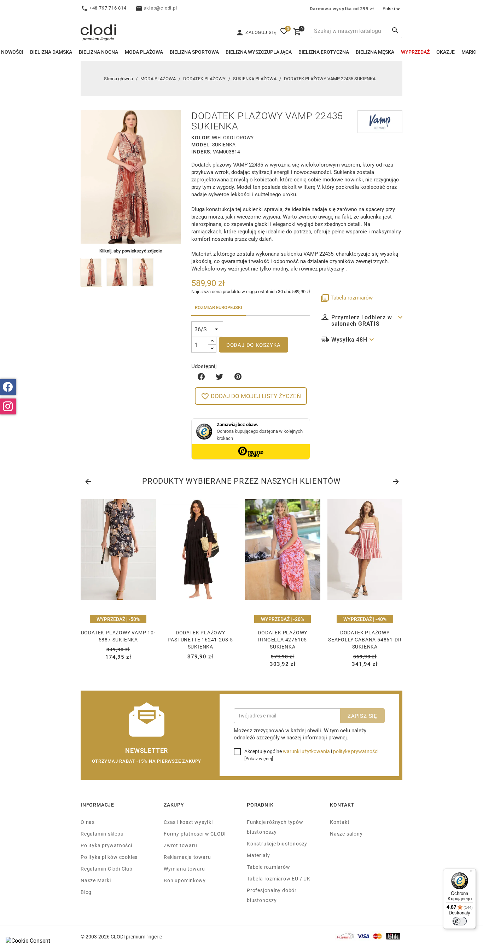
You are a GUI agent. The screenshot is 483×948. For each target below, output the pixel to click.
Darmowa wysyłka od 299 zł (342, 8)
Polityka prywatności (106, 845)
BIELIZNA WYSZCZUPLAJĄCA (259, 51)
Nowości (12, 51)
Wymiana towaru (184, 868)
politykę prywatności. (356, 751)
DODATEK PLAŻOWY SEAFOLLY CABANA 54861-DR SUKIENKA (364, 639)
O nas (88, 822)
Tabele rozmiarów (268, 866)
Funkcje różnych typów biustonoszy (275, 827)
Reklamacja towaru (187, 857)
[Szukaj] (395, 30)
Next (395, 480)
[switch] (460, 921)
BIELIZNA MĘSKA (375, 51)
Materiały (258, 855)
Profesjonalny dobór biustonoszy (272, 895)
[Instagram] (8, 406)
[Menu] (471, 872)
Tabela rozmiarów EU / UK (278, 878)
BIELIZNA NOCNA (98, 51)
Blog (86, 892)
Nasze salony (346, 833)
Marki (469, 51)
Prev (88, 480)
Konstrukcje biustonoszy (277, 843)
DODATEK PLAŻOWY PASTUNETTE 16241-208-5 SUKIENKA (200, 639)
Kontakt (340, 822)
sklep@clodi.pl (160, 8)
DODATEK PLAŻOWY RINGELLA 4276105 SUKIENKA (282, 639)
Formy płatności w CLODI (195, 833)
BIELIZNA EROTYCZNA (323, 51)
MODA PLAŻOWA (144, 51)
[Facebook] (8, 387)
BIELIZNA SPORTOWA (194, 51)
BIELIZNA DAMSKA (51, 51)
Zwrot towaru (180, 845)
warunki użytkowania (306, 751)
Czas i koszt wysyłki (188, 822)
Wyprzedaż (415, 51)
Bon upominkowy (185, 880)
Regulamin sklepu (102, 833)
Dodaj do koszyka (253, 344)
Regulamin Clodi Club (107, 868)
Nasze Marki (96, 880)
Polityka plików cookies (109, 857)
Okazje (445, 51)
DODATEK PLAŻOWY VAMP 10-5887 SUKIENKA (118, 636)
